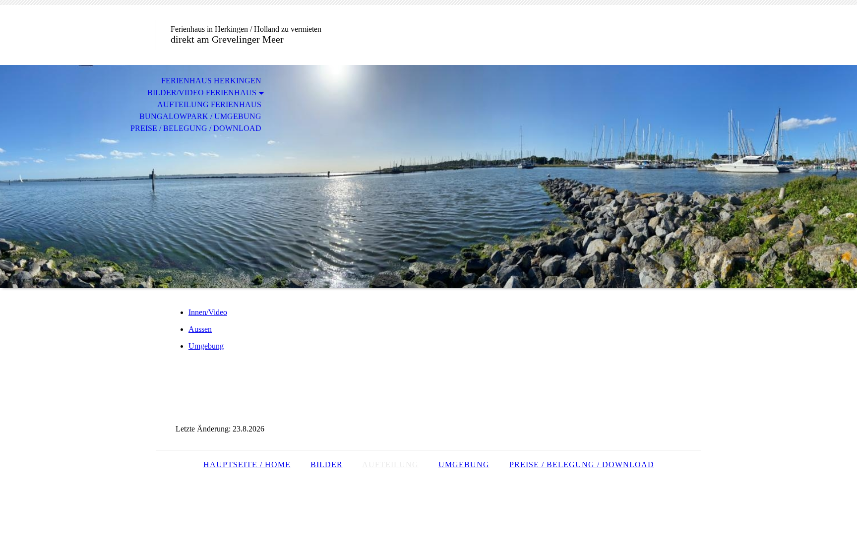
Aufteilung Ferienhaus (209, 104)
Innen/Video (207, 312)
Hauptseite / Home (247, 464)
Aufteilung (390, 464)
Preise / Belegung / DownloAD (581, 464)
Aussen (200, 329)
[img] (428, 176)
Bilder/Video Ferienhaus (201, 92)
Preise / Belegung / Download (195, 128)
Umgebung (206, 346)
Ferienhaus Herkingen (211, 80)
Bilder (326, 464)
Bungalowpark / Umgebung (200, 116)
